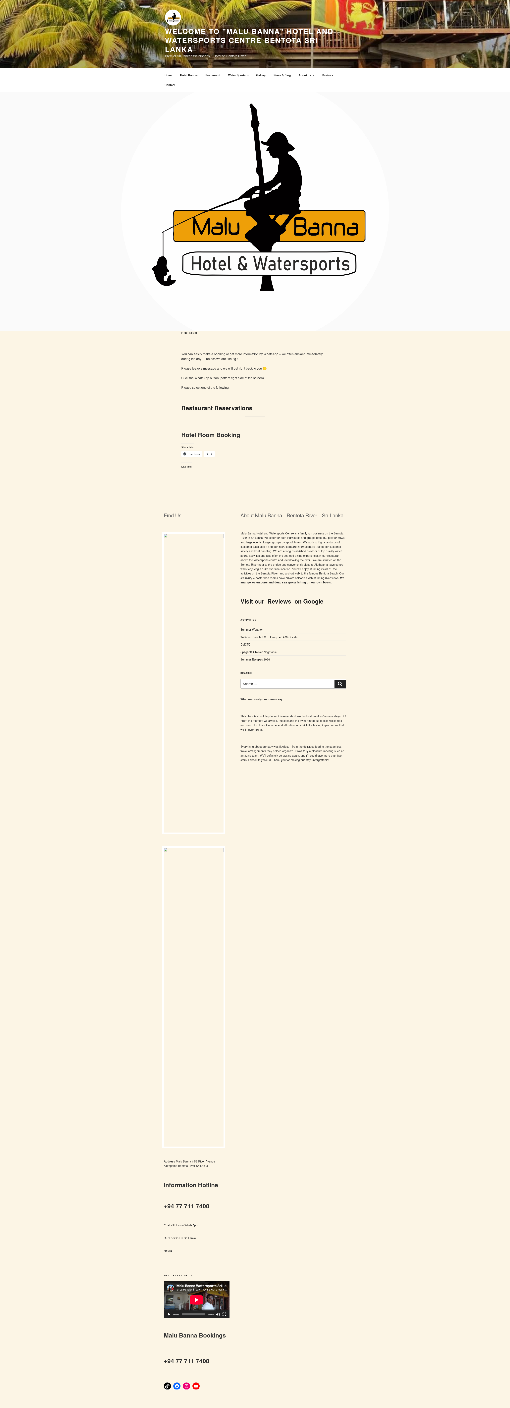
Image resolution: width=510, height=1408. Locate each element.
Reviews (327, 75)
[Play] (169, 1314)
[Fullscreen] (224, 1314)
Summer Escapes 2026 (255, 659)
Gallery (261, 75)
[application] (197, 1299)
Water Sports (237, 75)
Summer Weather (251, 629)
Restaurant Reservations (216, 407)
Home (168, 75)
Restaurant (212, 75)
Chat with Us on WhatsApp (180, 1225)
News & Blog (282, 75)
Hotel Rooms (189, 75)
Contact (170, 85)
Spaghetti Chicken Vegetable (258, 652)
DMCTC (245, 644)
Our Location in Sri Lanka (180, 1238)
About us (305, 75)
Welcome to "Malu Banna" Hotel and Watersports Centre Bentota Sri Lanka (249, 40)
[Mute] (218, 1314)
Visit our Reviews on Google (282, 601)
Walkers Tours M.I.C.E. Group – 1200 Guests (268, 637)
